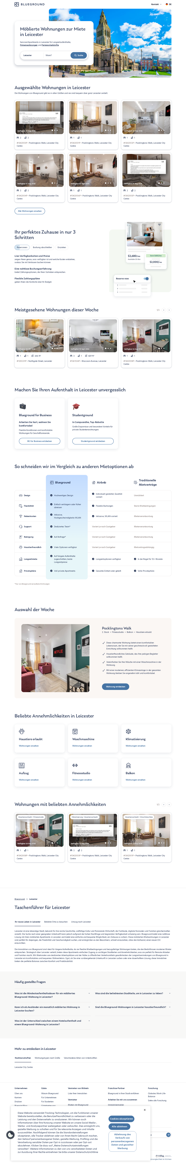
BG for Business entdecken (39, 441)
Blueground (20, 899)
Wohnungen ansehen (29, 745)
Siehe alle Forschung (157, 1100)
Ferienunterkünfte (50, 45)
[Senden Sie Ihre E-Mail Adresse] (168, 1135)
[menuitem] (28, 923)
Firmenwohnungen (28, 45)
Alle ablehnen (119, 1126)
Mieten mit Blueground (78, 1105)
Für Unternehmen (48, 1097)
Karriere (18, 1097)
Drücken (18, 1101)
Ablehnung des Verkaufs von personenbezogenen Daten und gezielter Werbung (122, 1141)
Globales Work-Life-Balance (157, 1095)
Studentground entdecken (93, 441)
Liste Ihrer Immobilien (77, 1093)
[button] (10, 1135)
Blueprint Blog (21, 1105)
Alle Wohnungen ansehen (30, 211)
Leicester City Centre (24, 1067)
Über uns (19, 1093)
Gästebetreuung (48, 1105)
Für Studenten (47, 1101)
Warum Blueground (49, 1093)
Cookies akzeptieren (121, 1118)
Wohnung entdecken (115, 686)
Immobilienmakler (116, 1105)
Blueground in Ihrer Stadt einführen (123, 1093)
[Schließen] (145, 1110)
